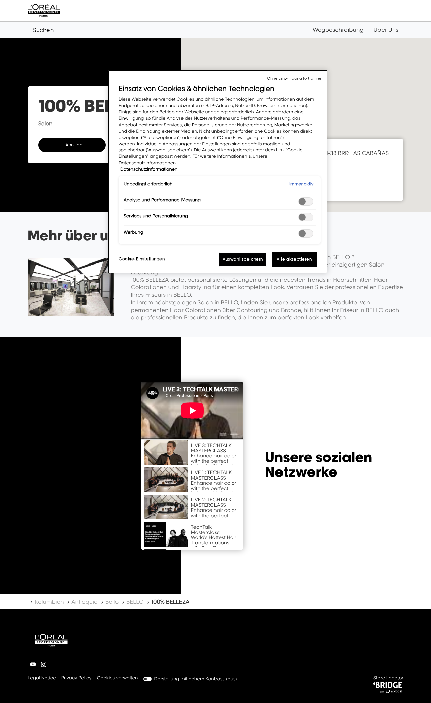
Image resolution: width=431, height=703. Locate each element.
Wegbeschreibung (338, 29)
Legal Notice (42, 678)
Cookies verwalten (117, 678)
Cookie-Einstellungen (142, 258)
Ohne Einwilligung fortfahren (294, 78)
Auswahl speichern (243, 259)
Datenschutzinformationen (148, 169)
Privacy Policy (76, 678)
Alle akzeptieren (294, 259)
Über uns (386, 29)
